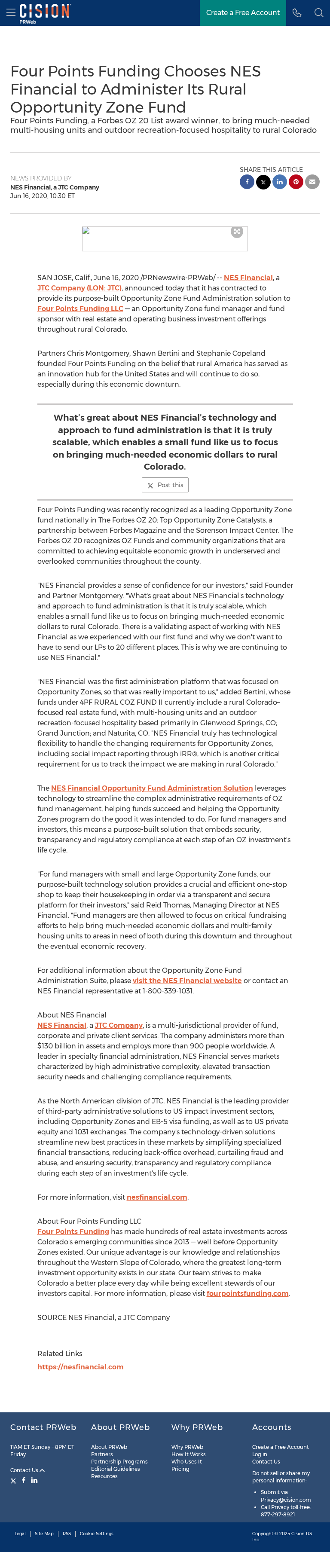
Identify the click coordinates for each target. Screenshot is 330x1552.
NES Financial (248, 278)
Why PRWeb (187, 1447)
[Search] (319, 13)
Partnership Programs (119, 1461)
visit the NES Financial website (187, 981)
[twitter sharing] (263, 183)
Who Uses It (186, 1461)
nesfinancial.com (157, 1197)
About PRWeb (109, 1447)
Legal (20, 1534)
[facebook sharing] (247, 182)
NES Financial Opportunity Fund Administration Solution (152, 788)
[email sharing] (312, 182)
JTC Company (119, 1025)
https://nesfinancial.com (80, 1367)
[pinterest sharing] (296, 182)
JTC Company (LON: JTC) (79, 288)
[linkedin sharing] (279, 182)
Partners (102, 1454)
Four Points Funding (73, 1232)
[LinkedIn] (34, 1480)
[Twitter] (14, 1480)
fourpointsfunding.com (248, 1293)
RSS (67, 1534)
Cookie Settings (96, 1534)
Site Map (44, 1534)
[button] (165, 230)
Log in (259, 1454)
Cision (298, 1534)
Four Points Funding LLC (80, 309)
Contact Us (25, 1470)
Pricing (180, 1469)
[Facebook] (24, 1480)
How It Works (188, 1454)
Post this (170, 485)
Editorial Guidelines (115, 1469)
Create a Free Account (243, 13)
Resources (104, 1476)
